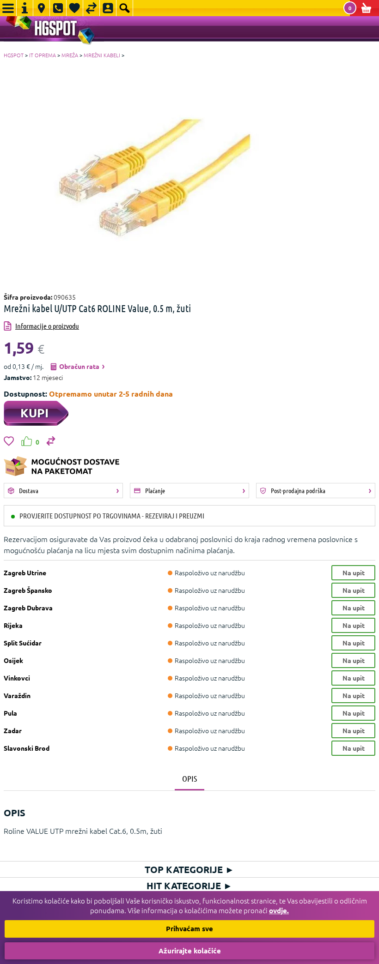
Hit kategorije (189, 886)
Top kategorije (189, 869)
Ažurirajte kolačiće (190, 950)
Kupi (34, 412)
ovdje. (279, 910)
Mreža (69, 55)
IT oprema (42, 55)
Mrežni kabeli (102, 55)
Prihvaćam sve (189, 928)
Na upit (353, 572)
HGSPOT (14, 55)
